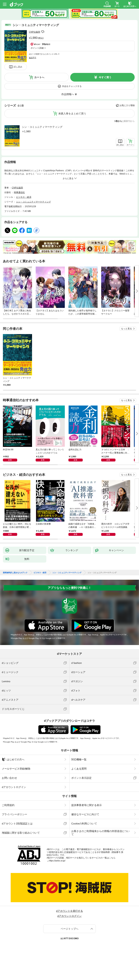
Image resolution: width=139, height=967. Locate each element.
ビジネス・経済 (23, 197)
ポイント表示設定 (81, 777)
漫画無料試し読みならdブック (15, 573)
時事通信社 (19, 192)
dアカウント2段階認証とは (17, 823)
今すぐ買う (105, 77)
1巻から (118, 121)
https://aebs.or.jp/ (57, 860)
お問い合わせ (9, 777)
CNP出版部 (34, 32)
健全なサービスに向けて (85, 814)
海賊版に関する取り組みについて (21, 832)
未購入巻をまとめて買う (72, 113)
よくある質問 (79, 768)
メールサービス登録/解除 (16, 768)
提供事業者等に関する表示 (86, 805)
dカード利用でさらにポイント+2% (43, 54)
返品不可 (32, 58)
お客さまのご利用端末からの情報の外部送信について (100, 833)
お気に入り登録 (127, 105)
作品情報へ (67, 94)
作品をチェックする (72, 86)
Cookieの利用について (84, 823)
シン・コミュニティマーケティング (42, 126)
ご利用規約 (8, 805)
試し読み (18, 67)
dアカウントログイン (14, 787)
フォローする (43, 32)
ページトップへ (69, 928)
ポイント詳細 (37, 48)
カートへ (39, 77)
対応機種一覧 (79, 759)
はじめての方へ (15, 759)
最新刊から (129, 121)
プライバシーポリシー (14, 814)
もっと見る (126, 328)
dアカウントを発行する (69, 910)
